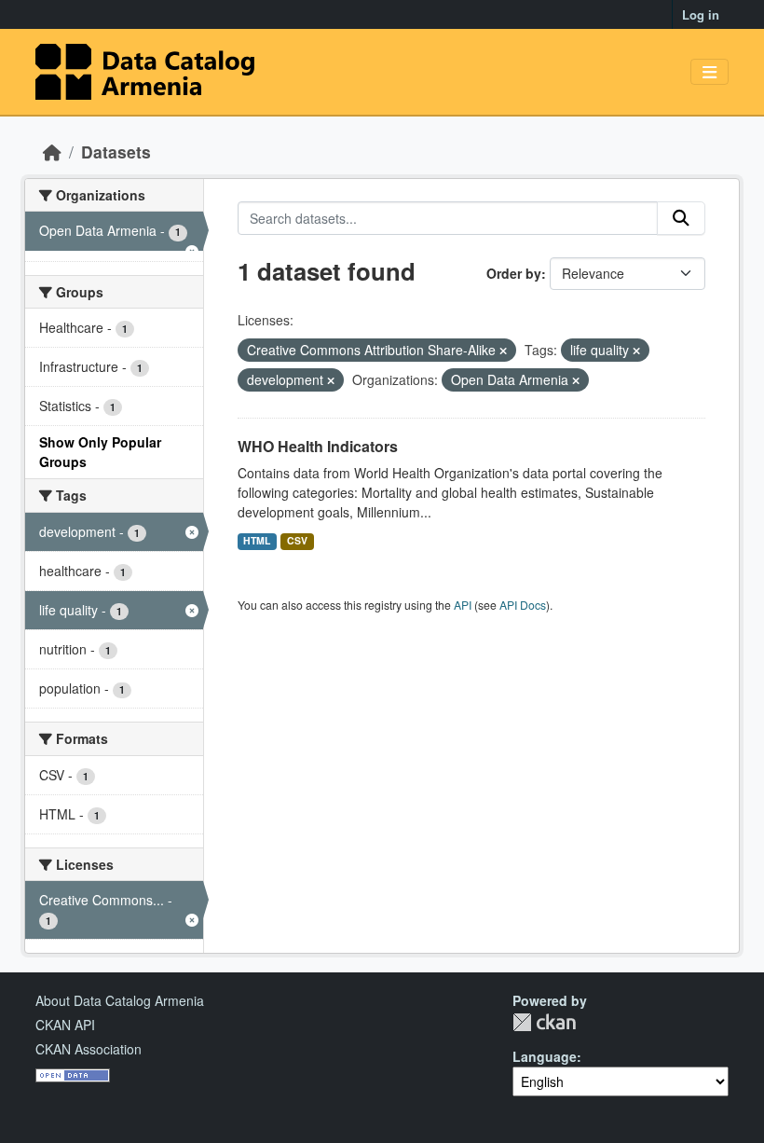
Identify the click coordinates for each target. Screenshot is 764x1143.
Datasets (116, 151)
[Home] (52, 151)
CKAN (544, 1022)
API (462, 605)
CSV (297, 540)
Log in (700, 14)
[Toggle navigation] (709, 72)
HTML (256, 540)
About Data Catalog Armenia (119, 1000)
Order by (513, 273)
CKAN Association (88, 1049)
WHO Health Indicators (318, 446)
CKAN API (65, 1024)
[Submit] (681, 218)
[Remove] (503, 350)
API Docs (522, 605)
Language (544, 1056)
